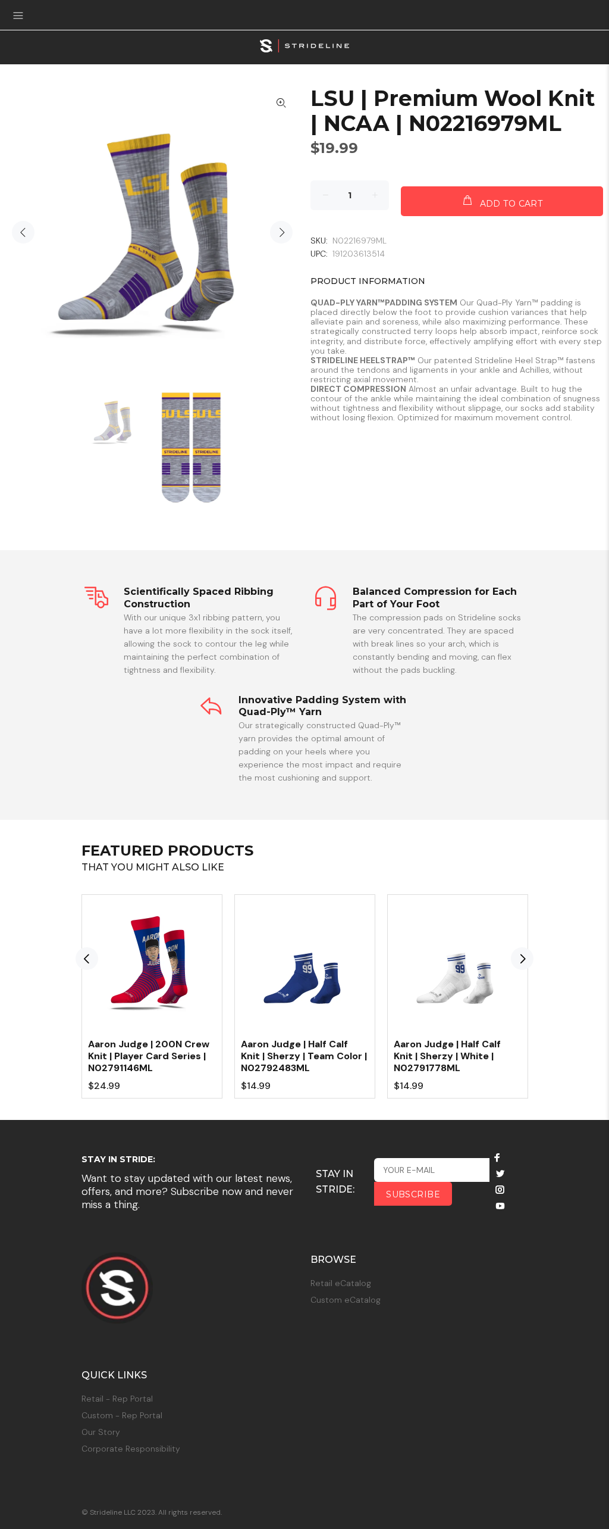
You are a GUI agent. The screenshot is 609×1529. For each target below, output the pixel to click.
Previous (23, 232)
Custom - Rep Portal (121, 1415)
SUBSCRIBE (413, 1194)
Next (281, 232)
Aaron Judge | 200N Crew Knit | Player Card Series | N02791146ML (148, 1056)
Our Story (100, 1432)
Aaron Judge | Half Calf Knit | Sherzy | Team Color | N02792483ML (304, 1056)
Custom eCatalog (345, 1299)
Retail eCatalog (340, 1283)
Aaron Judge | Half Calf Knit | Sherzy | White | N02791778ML (447, 1056)
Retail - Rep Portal (117, 1398)
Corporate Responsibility (130, 1448)
